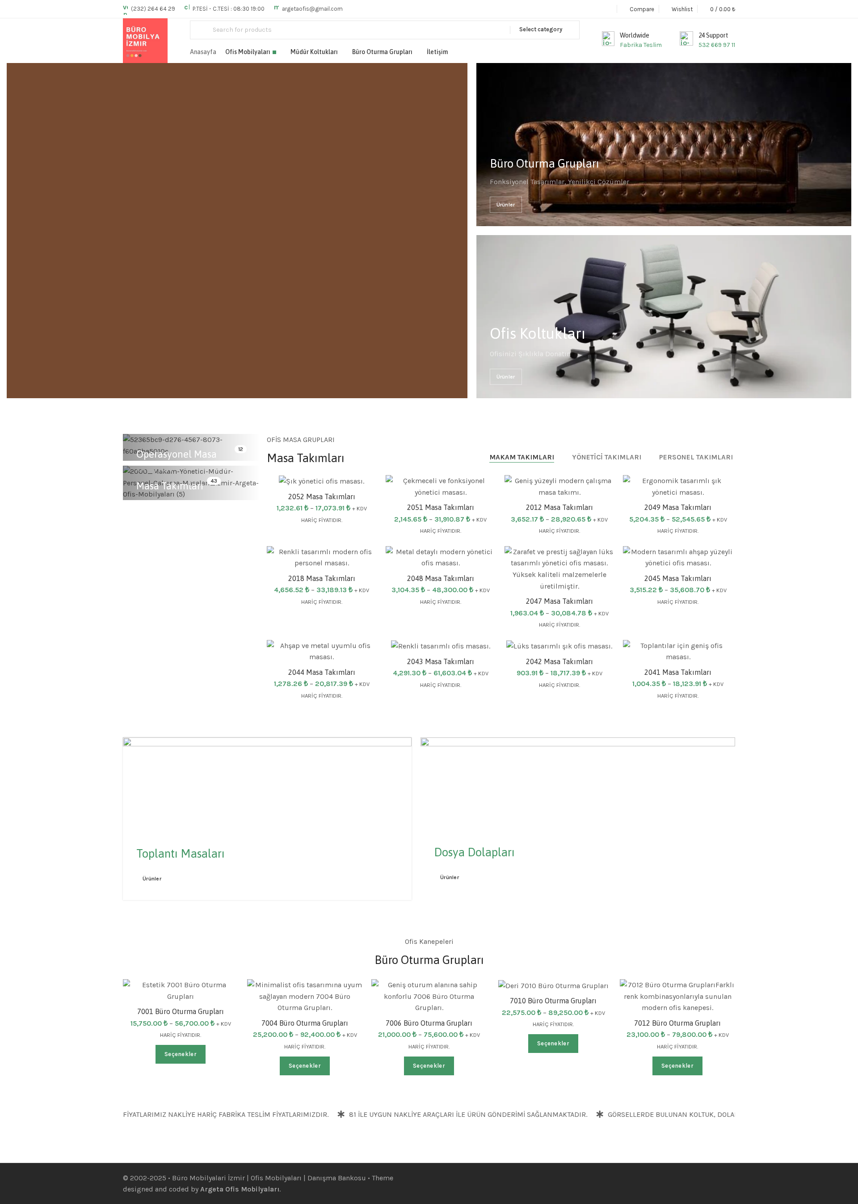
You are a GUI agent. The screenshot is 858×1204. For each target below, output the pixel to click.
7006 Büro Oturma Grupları (429, 1023)
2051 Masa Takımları (440, 507)
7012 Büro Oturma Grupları (677, 1023)
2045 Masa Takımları (677, 578)
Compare (598, 583)
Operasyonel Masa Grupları (176, 461)
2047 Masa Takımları (559, 601)
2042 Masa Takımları (559, 661)
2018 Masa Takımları (321, 578)
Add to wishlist (479, 491)
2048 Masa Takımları (440, 578)
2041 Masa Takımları (677, 672)
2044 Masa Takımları (321, 672)
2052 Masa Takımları (321, 497)
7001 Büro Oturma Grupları (180, 1011)
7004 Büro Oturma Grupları (304, 1023)
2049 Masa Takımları (677, 507)
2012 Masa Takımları (559, 507)
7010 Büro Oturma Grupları (553, 1001)
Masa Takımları (169, 486)
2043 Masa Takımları (440, 661)
